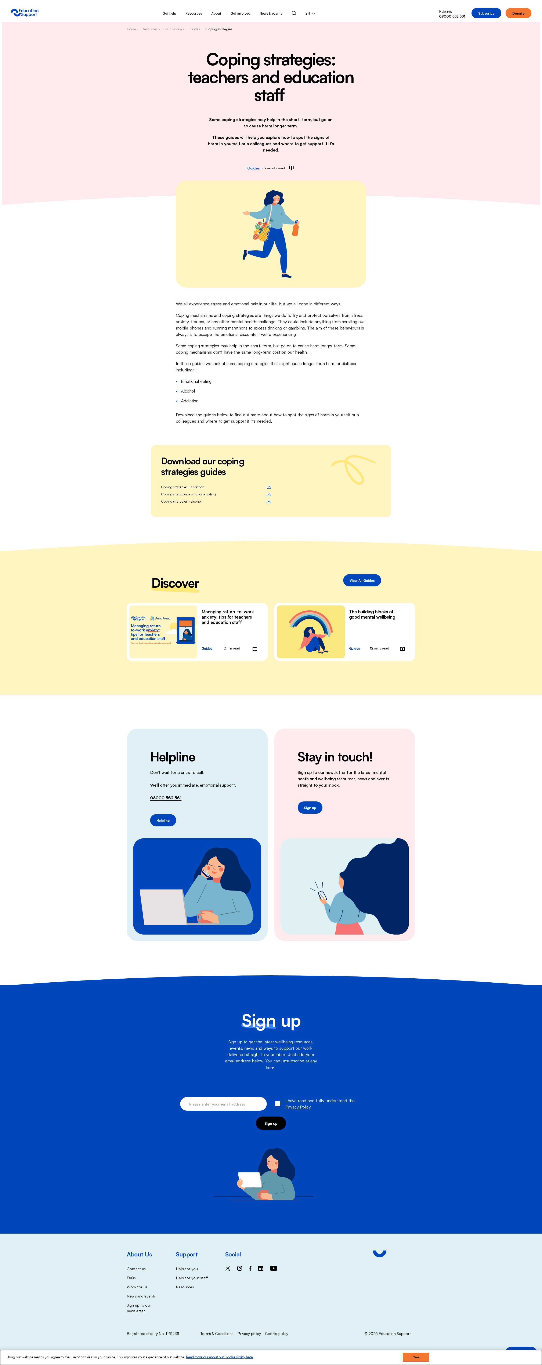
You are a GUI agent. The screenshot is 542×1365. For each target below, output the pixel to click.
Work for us (137, 1286)
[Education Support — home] (25, 13)
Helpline (163, 820)
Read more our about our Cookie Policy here (219, 1356)
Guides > (196, 28)
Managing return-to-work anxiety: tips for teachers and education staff (228, 616)
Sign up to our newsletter (139, 1307)
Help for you (187, 1268)
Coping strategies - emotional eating (188, 494)
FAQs (131, 1277)
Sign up (310, 807)
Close (416, 1357)
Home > (132, 28)
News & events (271, 13)
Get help (169, 13)
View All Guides (362, 580)
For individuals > (174, 28)
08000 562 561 (165, 797)
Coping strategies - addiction (182, 486)
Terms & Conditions (216, 1333)
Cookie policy (276, 1333)
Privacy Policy (298, 1107)
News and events (141, 1296)
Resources (193, 13)
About (216, 13)
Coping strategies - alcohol (181, 501)
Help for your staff (192, 1277)
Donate (518, 13)
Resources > (151, 28)
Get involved (240, 13)
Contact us (136, 1268)
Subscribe (486, 13)
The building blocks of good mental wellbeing (372, 614)
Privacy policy (249, 1333)
